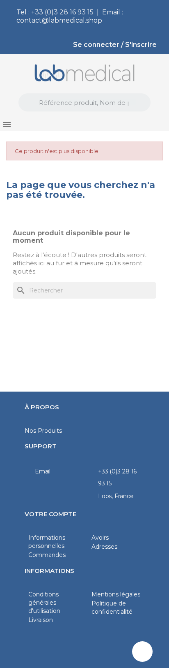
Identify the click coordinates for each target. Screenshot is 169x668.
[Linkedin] (142, 651)
